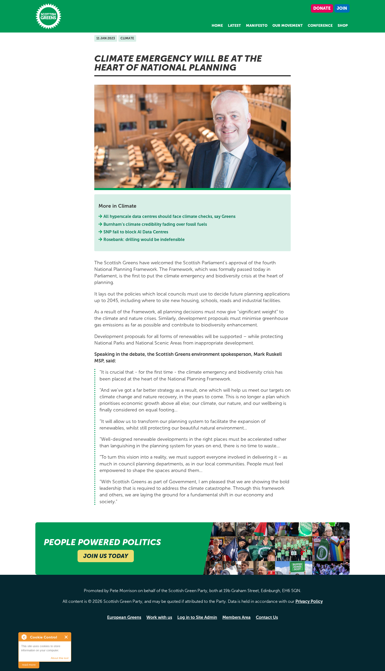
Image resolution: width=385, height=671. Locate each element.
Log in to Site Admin (197, 617)
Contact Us (267, 617)
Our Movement (287, 25)
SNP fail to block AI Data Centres (136, 231)
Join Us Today (105, 556)
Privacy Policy (309, 601)
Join (342, 8)
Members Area (236, 617)
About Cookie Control (24, 636)
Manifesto (256, 25)
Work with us (159, 617)
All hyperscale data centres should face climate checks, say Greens (169, 216)
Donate (322, 8)
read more (29, 665)
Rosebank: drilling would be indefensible (145, 239)
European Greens (124, 617)
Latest (234, 25)
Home (217, 25)
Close (66, 637)
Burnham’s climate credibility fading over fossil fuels (155, 224)
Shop (343, 25)
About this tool (59, 658)
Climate (127, 38)
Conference (320, 25)
